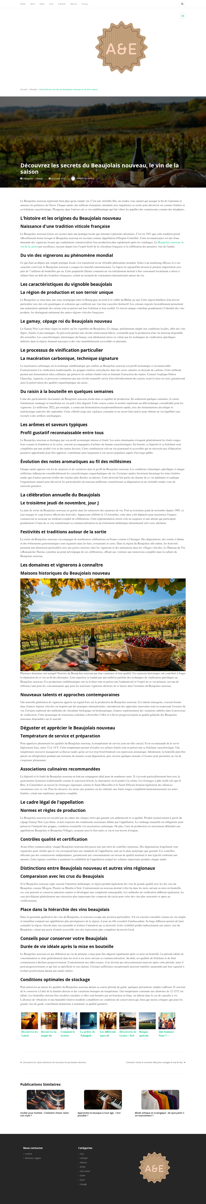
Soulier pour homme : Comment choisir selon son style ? (44, 1114)
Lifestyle (62, 3)
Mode (23, 3)
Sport (32, 3)
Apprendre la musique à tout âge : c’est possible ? (99, 1114)
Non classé (85, 1171)
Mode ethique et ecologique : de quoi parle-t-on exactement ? (160, 1114)
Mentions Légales (33, 1158)
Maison (73, 3)
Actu (51, 3)
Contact (28, 1153)
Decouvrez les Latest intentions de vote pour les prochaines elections (54, 1062)
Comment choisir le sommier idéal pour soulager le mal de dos (154, 1062)
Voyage (84, 3)
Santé (42, 3)
